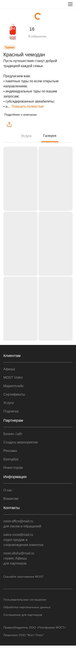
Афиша (9, 369)
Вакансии (10, 498)
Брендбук (10, 459)
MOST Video (13, 377)
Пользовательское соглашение (24, 599)
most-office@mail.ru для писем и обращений (22, 523)
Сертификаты (14, 394)
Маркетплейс (13, 386)
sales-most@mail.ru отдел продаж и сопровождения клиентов (23, 540)
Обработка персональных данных (26, 607)
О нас (7, 490)
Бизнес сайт (12, 434)
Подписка (11, 411)
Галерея (49, 136)
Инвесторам (13, 467)
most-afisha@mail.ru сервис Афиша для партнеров (18, 558)
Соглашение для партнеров (22, 614)
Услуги (26, 136)
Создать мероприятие (20, 442)
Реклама (10, 451)
